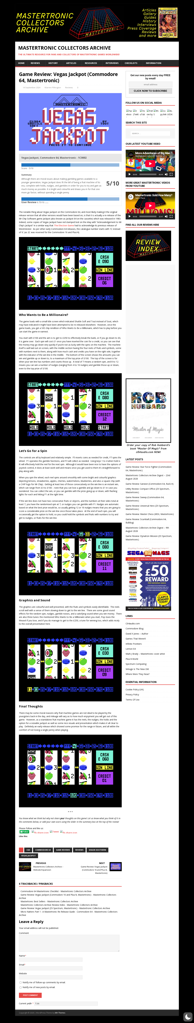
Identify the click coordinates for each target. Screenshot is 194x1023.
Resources (91, 63)
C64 (28, 850)
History (53, 63)
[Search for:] (150, 133)
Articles (71, 63)
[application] (150, 163)
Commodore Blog (134, 628)
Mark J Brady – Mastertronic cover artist (145, 653)
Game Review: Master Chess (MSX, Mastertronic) (150, 514)
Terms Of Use (132, 699)
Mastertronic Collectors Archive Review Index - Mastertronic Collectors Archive (59, 904)
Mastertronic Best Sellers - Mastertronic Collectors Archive (49, 901)
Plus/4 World (132, 658)
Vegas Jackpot (28, 855)
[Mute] (166, 174)
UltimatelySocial (117, 1021)
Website (23, 973)
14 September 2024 (31, 87)
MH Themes (60, 1012)
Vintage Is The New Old (137, 669)
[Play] (129, 174)
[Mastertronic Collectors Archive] (97, 39)
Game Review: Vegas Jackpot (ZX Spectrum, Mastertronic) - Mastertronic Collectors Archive (65, 908)
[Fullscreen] (171, 174)
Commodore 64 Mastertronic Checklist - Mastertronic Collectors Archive (56, 891)
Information (153, 63)
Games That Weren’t (136, 638)
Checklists (131, 63)
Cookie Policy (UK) (135, 689)
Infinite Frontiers (134, 643)
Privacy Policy (132, 694)
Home (21, 63)
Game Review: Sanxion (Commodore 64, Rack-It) (150, 483)
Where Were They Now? (137, 674)
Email (21, 964)
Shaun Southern (97, 850)
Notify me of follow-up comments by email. (44, 982)
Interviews (112, 63)
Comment (24, 933)
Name (22, 955)
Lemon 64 (131, 648)
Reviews (35, 63)
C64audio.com (133, 623)
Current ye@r (26, 1003)
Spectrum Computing (136, 663)
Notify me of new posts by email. (39, 987)
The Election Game (64, 225)
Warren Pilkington (53, 87)
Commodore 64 (43, 850)
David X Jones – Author (137, 633)
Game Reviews (63, 850)
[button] (187, 1016)
